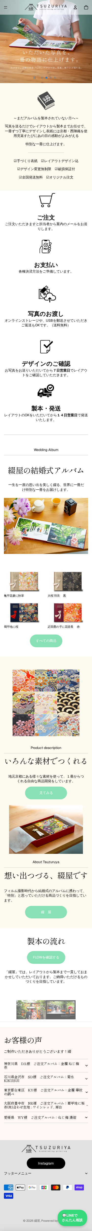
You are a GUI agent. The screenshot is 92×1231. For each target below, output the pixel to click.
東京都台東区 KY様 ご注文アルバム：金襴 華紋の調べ (43, 1092)
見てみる (46, 793)
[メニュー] (5, 7)
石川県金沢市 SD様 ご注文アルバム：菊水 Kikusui (39, 1078)
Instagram (46, 1163)
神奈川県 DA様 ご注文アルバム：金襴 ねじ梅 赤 (43, 1065)
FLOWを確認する (46, 957)
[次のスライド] (86, 41)
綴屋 (37, 1221)
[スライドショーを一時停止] (34, 77)
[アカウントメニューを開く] (75, 7)
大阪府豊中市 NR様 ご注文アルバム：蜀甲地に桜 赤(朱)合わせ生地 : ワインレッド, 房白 (44, 1105)
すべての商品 (46, 640)
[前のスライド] (6, 41)
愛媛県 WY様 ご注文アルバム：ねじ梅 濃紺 (40, 1117)
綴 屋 (46, 912)
